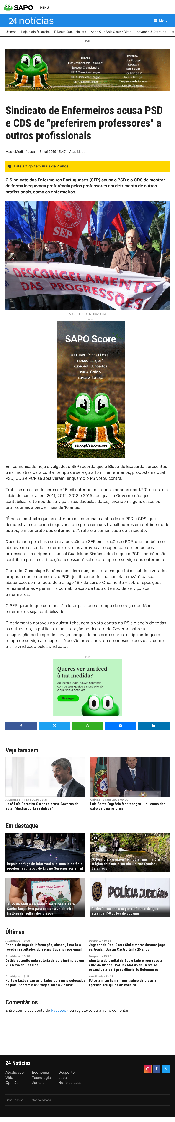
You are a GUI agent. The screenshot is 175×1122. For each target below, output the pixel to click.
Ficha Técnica (14, 1100)
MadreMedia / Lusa (20, 151)
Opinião (95, 799)
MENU (44, 7)
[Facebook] (157, 1069)
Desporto (95, 940)
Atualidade (77, 151)
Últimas (15, 932)
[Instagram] (148, 1069)
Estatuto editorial (41, 1100)
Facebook (59, 1010)
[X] (166, 1069)
